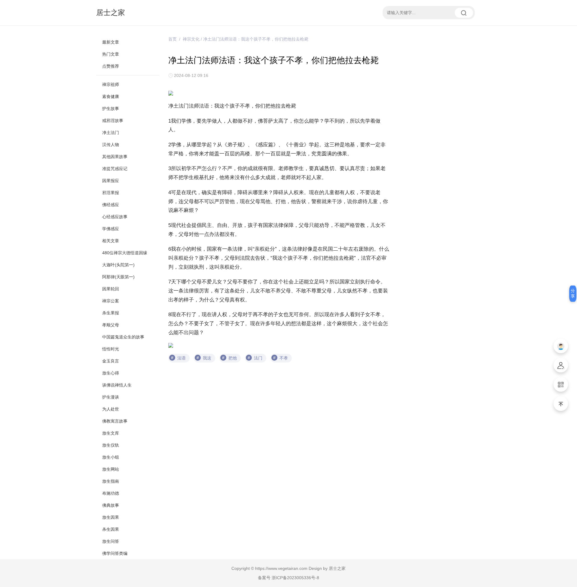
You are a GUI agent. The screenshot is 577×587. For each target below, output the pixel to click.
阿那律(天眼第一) (118, 276)
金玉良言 (110, 361)
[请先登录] (561, 346)
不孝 (283, 358)
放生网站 (110, 469)
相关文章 (110, 240)
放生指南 (110, 481)
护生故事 (110, 108)
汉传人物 (110, 144)
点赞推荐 (110, 66)
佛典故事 (110, 505)
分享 (573, 293)
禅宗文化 (191, 39)
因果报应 (110, 180)
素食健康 (110, 96)
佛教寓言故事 (114, 421)
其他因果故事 (114, 156)
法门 (258, 358)
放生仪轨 (110, 445)
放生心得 (110, 373)
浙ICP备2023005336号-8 (295, 577)
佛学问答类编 (114, 553)
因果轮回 (110, 288)
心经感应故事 (114, 216)
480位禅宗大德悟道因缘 (124, 252)
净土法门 (110, 132)
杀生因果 (110, 529)
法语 (181, 358)
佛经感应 (110, 204)
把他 (232, 358)
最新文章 (110, 42)
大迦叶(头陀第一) (118, 264)
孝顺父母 (110, 325)
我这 (207, 358)
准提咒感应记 (114, 168)
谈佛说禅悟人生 (117, 385)
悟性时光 (110, 349)
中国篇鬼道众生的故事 (123, 337)
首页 (172, 39)
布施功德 (110, 493)
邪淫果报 (110, 192)
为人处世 (110, 409)
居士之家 (110, 12)
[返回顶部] (561, 403)
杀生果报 (110, 312)
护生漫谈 (110, 397)
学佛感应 (110, 228)
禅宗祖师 (110, 84)
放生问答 (110, 541)
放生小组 (110, 457)
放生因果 (110, 517)
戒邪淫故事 (112, 120)
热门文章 (110, 54)
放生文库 (110, 433)
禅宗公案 (110, 300)
